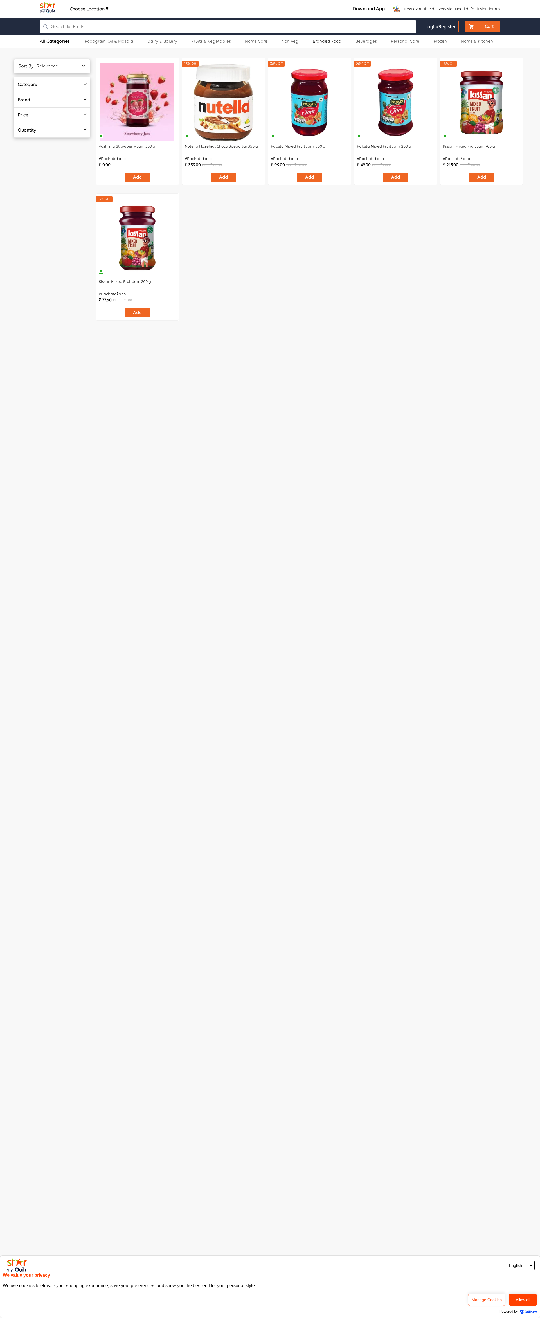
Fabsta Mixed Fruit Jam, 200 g (384, 146)
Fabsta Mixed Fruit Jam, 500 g (298, 146)
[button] (482, 26)
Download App (369, 8)
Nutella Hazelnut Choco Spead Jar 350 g (221, 146)
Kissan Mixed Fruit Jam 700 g (469, 146)
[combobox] (217, 26)
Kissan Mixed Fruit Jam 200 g (125, 281)
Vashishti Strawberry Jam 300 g (127, 146)
